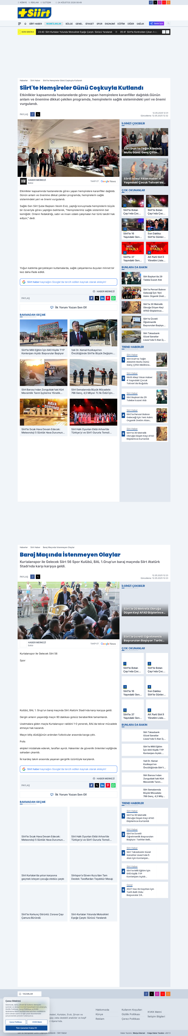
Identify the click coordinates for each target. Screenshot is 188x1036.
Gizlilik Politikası (131, 1014)
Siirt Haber (35, 23)
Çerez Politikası (131, 1018)
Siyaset (89, 23)
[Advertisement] (94, 56)
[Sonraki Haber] (167, 32)
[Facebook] (151, 2)
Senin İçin (158, 23)
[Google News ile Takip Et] (108, 181)
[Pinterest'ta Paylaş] (108, 298)
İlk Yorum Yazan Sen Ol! (71, 307)
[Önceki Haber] (163, 32)
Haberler (24, 80)
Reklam (35, 2)
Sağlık (140, 23)
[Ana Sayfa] (25, 24)
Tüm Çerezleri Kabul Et (26, 1028)
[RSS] (168, 2)
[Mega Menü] (19, 23)
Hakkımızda (102, 1009)
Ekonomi (110, 23)
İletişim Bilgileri (156, 1016)
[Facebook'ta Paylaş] (32, 114)
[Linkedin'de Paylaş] (102, 298)
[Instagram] (160, 2)
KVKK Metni (155, 1011)
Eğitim (121, 23)
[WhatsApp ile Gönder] (113, 298)
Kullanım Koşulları (132, 1009)
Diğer (131, 23)
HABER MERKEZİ (37, 181)
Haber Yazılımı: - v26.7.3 (145, 1033)
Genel (79, 23)
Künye (23, 2)
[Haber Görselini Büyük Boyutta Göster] (68, 148)
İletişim (47, 2)
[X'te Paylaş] (38, 114)
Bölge (69, 23)
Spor (99, 23)
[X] (155, 2)
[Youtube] (164, 2)
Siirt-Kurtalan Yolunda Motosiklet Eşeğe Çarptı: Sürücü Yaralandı (75, 32)
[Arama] (168, 23)
